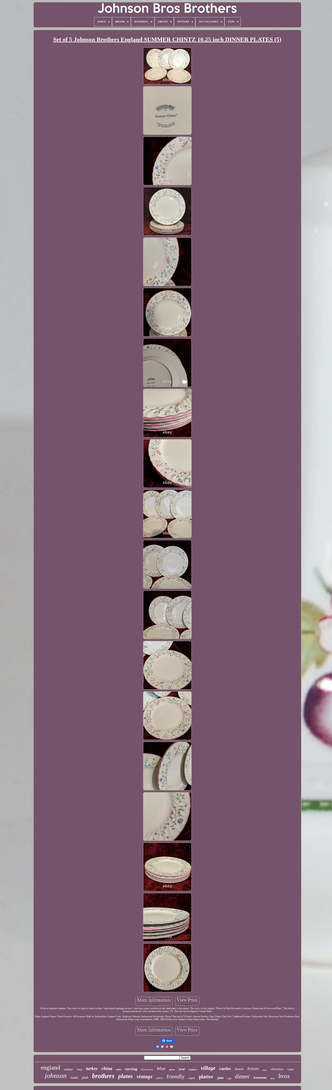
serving (131, 1069)
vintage (145, 1076)
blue (161, 1068)
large (79, 1069)
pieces (172, 1069)
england (50, 1067)
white (290, 1069)
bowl (273, 1078)
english (191, 1078)
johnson (56, 1075)
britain (253, 1068)
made (74, 1077)
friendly (176, 1076)
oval (182, 1069)
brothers (103, 1075)
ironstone (260, 1077)
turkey (92, 1068)
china (106, 1068)
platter (206, 1076)
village (208, 1068)
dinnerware (147, 1069)
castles (225, 1068)
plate (220, 1077)
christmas (277, 1069)
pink (85, 1077)
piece (159, 1077)
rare (265, 1070)
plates (125, 1076)
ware (118, 1069)
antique (68, 1069)
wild (229, 1078)
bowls (239, 1069)
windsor (192, 1069)
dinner (242, 1076)
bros (284, 1075)
